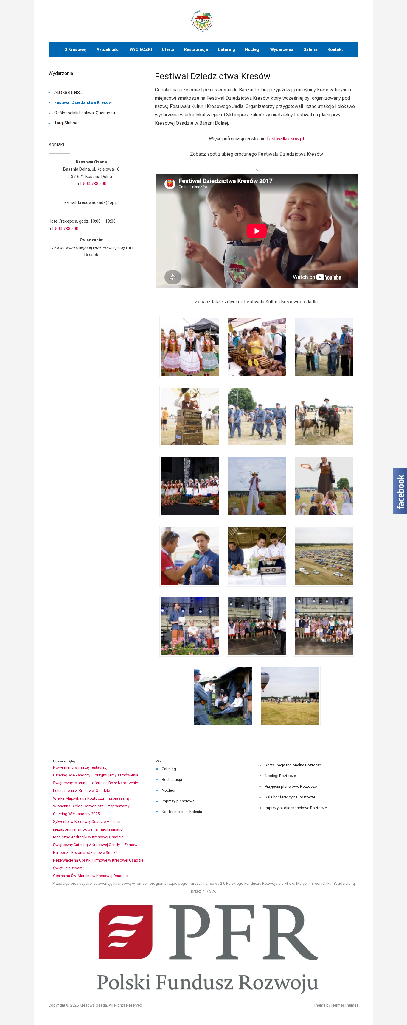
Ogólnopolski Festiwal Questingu (84, 112)
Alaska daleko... (68, 92)
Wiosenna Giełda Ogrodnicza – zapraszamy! (91, 806)
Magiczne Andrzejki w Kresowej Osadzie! (88, 837)
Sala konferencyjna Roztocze (290, 797)
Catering (226, 49)
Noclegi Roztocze (280, 775)
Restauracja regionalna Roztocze (293, 765)
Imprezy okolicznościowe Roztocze (296, 808)
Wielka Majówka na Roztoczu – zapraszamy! (92, 798)
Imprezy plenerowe (178, 801)
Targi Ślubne (65, 123)
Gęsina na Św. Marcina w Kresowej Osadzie (90, 875)
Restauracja (196, 49)
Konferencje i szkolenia (182, 811)
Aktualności (108, 49)
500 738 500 (94, 183)
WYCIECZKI (141, 49)
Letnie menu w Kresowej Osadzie (81, 790)
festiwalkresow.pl (285, 138)
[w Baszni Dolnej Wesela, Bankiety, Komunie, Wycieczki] (203, 20)
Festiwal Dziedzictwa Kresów (83, 102)
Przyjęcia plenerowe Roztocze (291, 786)
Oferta (168, 49)
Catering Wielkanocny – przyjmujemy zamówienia (95, 775)
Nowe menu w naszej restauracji (80, 767)
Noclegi (252, 49)
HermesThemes (344, 1005)
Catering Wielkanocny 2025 (76, 814)
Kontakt (335, 49)
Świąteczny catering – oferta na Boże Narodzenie (95, 783)
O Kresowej (75, 49)
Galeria (310, 49)
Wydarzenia (281, 49)
